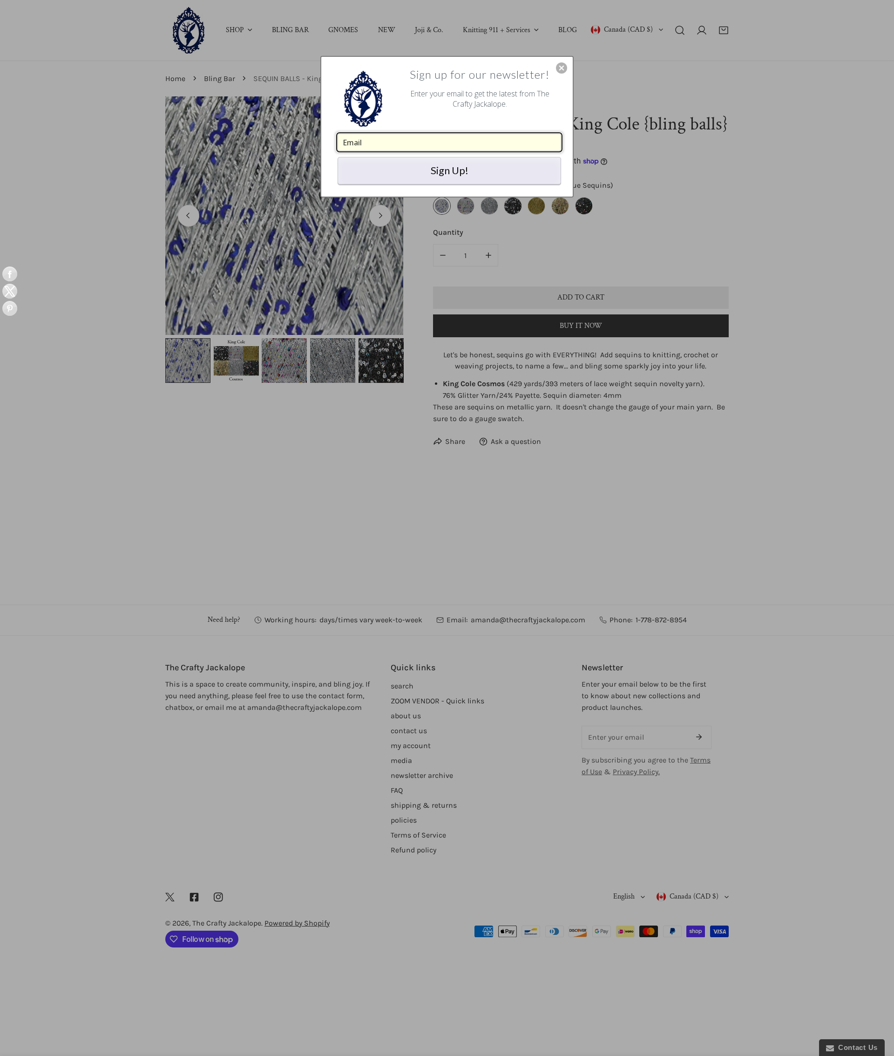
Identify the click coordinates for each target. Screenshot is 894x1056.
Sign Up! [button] (449, 170)
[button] (561, 68)
